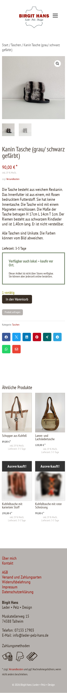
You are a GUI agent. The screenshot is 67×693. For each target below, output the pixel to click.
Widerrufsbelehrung (16, 581)
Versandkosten (12, 179)
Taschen (16, 44)
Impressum (9, 587)
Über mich (9, 558)
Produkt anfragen (12, 312)
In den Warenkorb (17, 299)
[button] (57, 63)
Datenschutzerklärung (18, 591)
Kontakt (7, 563)
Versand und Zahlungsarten (22, 577)
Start (5, 44)
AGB (5, 572)
